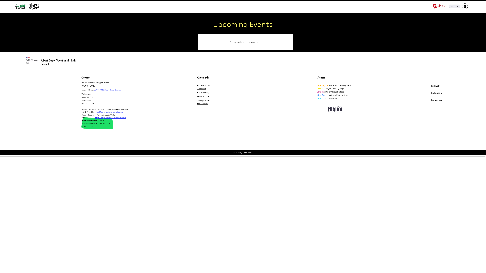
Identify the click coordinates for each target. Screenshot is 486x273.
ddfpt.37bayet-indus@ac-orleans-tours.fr (110, 118)
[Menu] (465, 6)
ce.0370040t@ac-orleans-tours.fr (107, 90)
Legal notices (203, 96)
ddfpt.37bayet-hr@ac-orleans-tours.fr (109, 112)
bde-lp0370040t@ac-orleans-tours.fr (96, 123)
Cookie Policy (203, 92)
